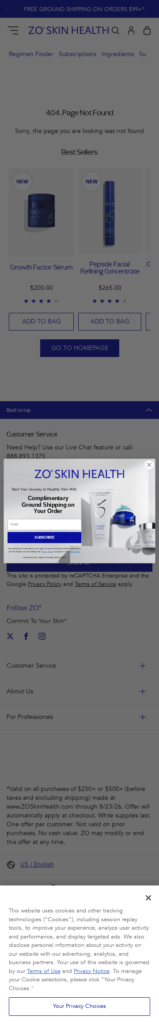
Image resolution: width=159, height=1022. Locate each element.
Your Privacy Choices (79, 1006)
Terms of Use (44, 971)
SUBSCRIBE (44, 537)
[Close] (148, 898)
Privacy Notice (92, 971)
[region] (79, 953)
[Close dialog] (149, 465)
